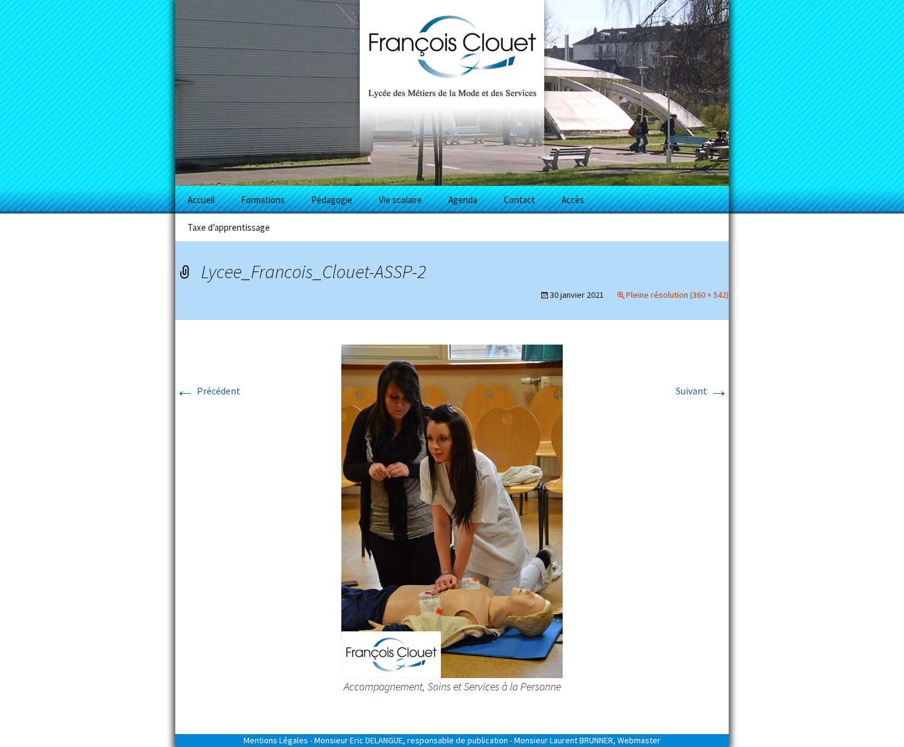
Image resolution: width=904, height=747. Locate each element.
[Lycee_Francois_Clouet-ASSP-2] (452, 510)
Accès (572, 200)
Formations (263, 200)
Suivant (702, 391)
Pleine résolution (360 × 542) (677, 294)
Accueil (201, 200)
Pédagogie (331, 200)
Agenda (462, 200)
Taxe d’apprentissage (229, 227)
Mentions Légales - (278, 740)
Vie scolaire (400, 200)
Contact (519, 200)
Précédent (207, 391)
